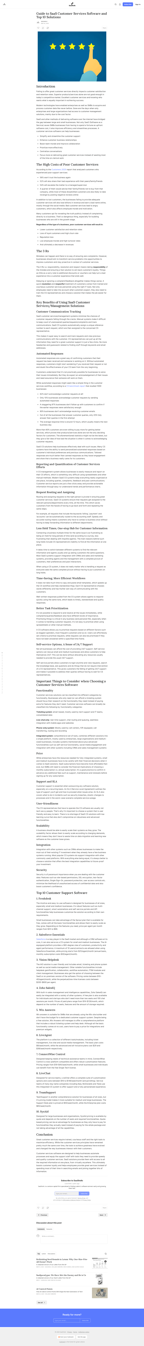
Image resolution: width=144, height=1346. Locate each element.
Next (101, 1215)
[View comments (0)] (43, 28)
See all (40, 1303)
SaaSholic (44, 21)
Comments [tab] (41, 1229)
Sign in (137, 4)
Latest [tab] (44, 1254)
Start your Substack (67, 1337)
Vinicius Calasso (55, 1280)
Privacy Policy (87, 1200)
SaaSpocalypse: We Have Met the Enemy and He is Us (61, 1275)
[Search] (116, 4)
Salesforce (41, 939)
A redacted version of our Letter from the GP (51, 1265)
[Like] (38, 28)
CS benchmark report (75, 386)
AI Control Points (44, 1289)
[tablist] (44, 1229)
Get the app (82, 1337)
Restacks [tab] (49, 1229)
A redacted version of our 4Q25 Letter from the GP (53, 1278)
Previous (44, 1215)
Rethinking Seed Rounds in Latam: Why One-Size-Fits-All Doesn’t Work (62, 1260)
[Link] (33, 86)
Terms (75, 1332)
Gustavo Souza (79, 1267)
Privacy (69, 1332)
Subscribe (127, 4)
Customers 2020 (59, 169)
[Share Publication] (120, 4)
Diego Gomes (67, 1267)
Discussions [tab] (51, 1254)
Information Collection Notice (71, 1200)
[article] (72, 1264)
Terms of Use (81, 1198)
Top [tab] (39, 1254)
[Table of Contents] (2, 673)
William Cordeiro (57, 1267)
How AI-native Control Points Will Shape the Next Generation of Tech (59, 1292)
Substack (62, 1342)
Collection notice (83, 1332)
